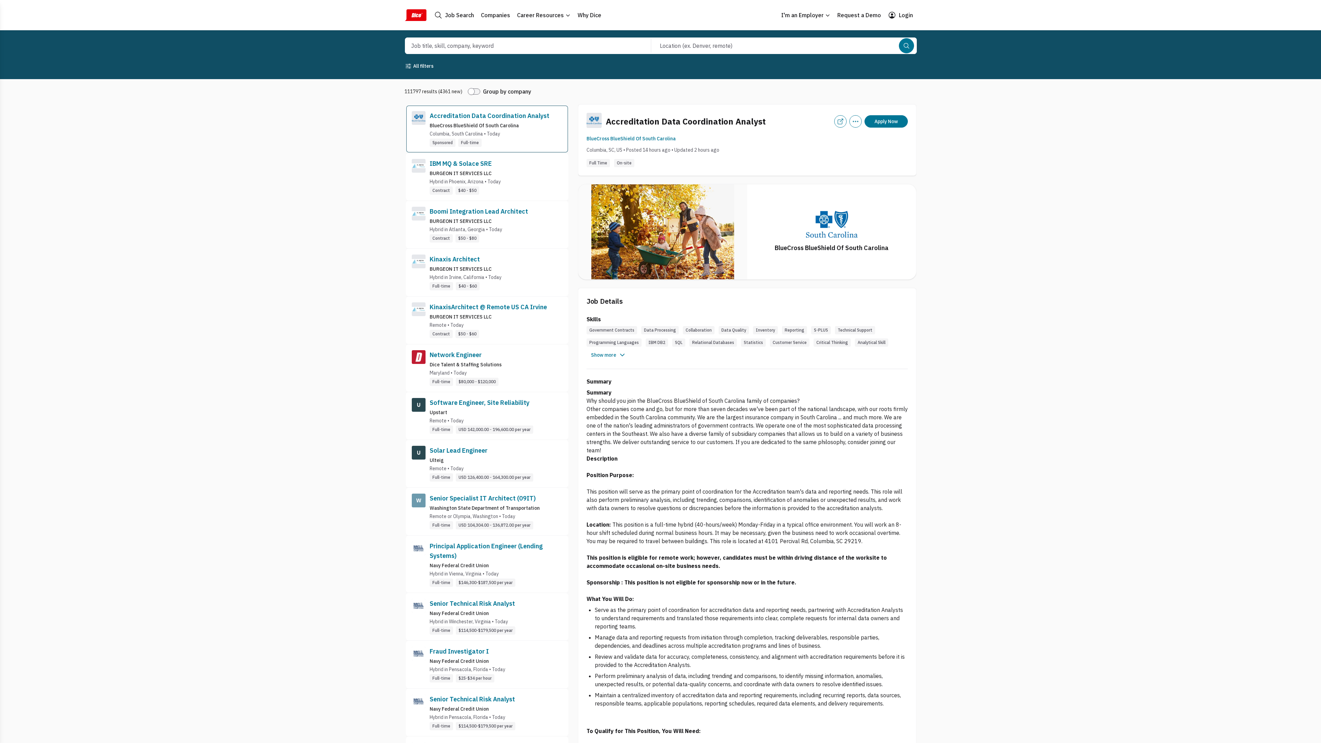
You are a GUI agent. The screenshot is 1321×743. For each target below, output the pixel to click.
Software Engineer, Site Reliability (479, 403)
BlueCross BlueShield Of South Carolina (631, 139)
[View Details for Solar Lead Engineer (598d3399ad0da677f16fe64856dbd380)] (487, 463)
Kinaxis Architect (455, 259)
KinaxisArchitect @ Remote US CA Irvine (488, 307)
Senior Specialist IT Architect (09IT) (483, 498)
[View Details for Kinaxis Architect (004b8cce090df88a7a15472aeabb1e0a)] (487, 272)
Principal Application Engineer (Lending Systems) (486, 551)
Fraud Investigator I (459, 651)
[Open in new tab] (840, 121)
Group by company (507, 91)
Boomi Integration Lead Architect (479, 211)
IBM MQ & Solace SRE (461, 164)
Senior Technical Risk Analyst (472, 603)
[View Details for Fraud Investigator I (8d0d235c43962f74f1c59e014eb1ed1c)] (487, 664)
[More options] (855, 121)
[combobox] (520, 45)
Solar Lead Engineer (458, 450)
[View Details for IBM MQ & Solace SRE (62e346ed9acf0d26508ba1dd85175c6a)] (487, 176)
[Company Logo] (419, 129)
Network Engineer (456, 355)
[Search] (906, 45)
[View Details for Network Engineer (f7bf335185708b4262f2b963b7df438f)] (487, 368)
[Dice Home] (416, 15)
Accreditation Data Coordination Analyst (489, 116)
